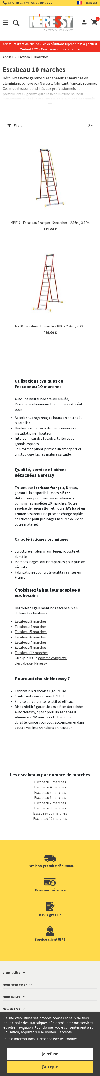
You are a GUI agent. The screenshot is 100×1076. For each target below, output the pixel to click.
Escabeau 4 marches (31, 626)
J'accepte (50, 1066)
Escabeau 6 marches (31, 637)
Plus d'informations (19, 1038)
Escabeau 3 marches (31, 621)
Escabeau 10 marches (50, 813)
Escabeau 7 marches (31, 642)
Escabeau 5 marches (31, 631)
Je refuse (50, 1053)
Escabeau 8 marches (31, 647)
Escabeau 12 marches (31, 652)
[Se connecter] (84, 22)
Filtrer (18, 125)
